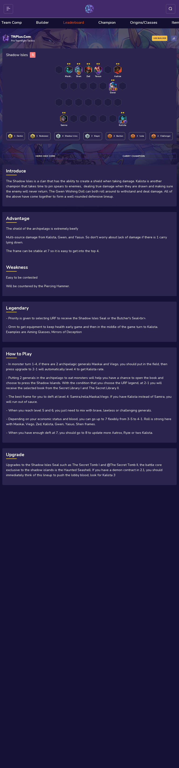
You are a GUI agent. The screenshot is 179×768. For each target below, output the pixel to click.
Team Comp (11, 22)
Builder (42, 22)
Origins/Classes (143, 22)
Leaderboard (73, 22)
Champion (107, 22)
